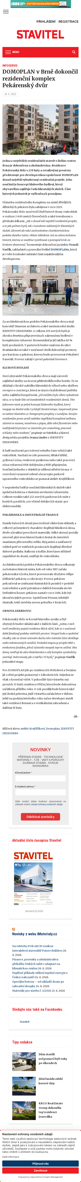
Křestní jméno (22, 772)
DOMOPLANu (60, 249)
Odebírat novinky (40, 817)
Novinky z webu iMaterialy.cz (34, 934)
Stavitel (24, 1021)
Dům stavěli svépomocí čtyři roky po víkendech (53, 1059)
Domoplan (53, 728)
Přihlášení (46, 21)
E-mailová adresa (24, 786)
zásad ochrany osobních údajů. (47, 804)
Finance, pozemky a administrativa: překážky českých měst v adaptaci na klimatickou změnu (36, 964)
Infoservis (10, 65)
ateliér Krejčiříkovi (33, 728)
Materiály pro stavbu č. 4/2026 (31, 990)
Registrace (69, 21)
